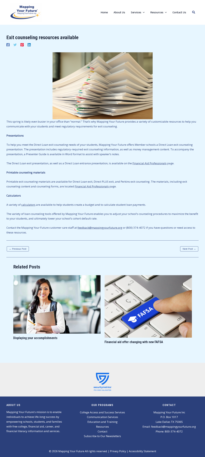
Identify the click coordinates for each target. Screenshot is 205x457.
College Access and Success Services (102, 412)
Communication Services (102, 417)
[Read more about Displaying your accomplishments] (57, 304)
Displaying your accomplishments (35, 338)
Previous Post (17, 248)
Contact (102, 431)
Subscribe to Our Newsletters (102, 436)
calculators (28, 205)
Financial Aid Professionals (149, 163)
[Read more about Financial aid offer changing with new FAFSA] (148, 306)
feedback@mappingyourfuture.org (100, 227)
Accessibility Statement (142, 451)
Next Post (189, 248)
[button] (143, 12)
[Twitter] (15, 44)
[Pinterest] (22, 44)
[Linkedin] (29, 44)
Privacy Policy (118, 451)
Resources (102, 426)
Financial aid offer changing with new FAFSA (134, 342)
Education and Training (102, 422)
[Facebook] (8, 44)
